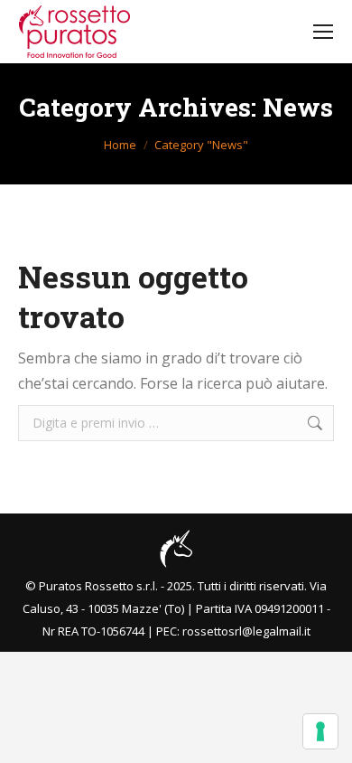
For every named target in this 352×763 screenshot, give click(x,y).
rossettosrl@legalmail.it (246, 631)
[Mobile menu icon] (323, 31)
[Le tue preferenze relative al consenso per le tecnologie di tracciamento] (320, 731)
